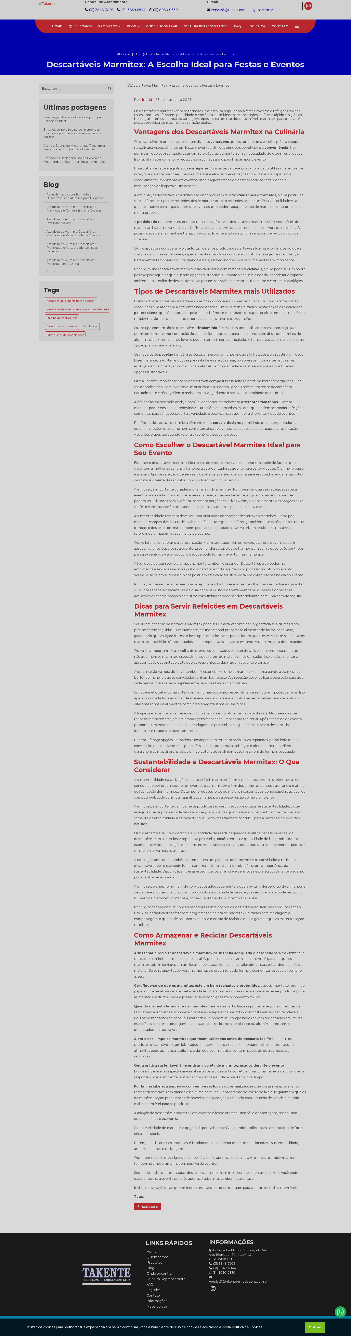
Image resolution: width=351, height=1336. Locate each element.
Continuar (315, 1327)
